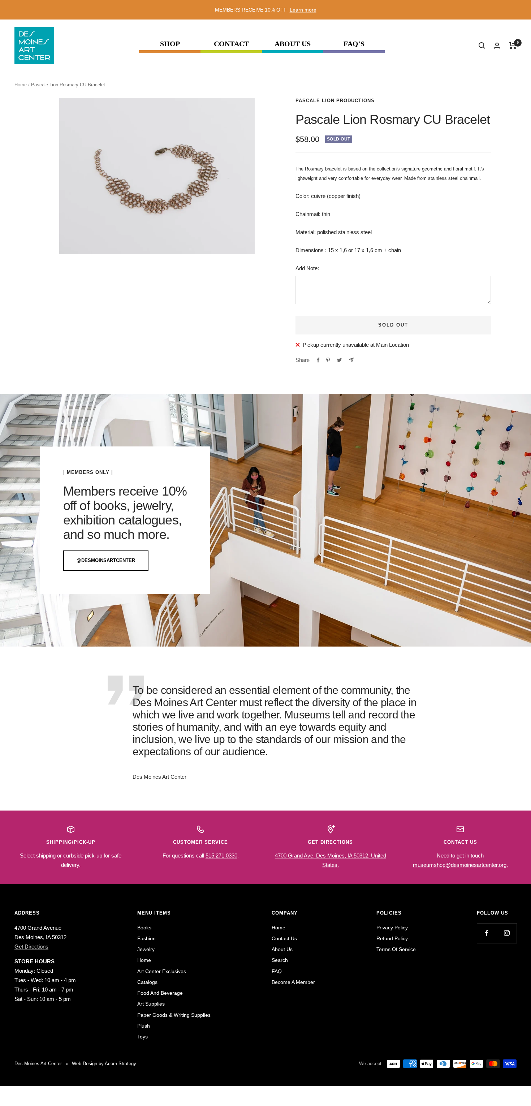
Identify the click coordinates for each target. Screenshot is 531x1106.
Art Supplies (151, 1004)
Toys (142, 1037)
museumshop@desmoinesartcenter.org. (460, 865)
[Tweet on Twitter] (339, 360)
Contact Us (284, 938)
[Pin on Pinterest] (328, 360)
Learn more (303, 10)
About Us (293, 44)
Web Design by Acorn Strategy (104, 1063)
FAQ (277, 971)
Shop (170, 44)
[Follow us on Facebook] (487, 933)
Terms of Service (396, 949)
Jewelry (146, 949)
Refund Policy (392, 938)
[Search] (482, 45)
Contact (231, 44)
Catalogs (147, 982)
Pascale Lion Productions (335, 100)
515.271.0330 (221, 855)
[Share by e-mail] (351, 360)
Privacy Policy (392, 927)
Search (280, 960)
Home (20, 84)
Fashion (146, 938)
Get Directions (31, 946)
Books (144, 927)
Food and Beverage (160, 993)
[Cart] (513, 45)
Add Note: (307, 268)
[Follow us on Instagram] (507, 933)
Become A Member (293, 982)
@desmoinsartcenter (106, 560)
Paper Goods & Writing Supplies (174, 1015)
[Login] (497, 46)
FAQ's (354, 44)
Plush (143, 1026)
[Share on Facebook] (318, 360)
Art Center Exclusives (161, 971)
